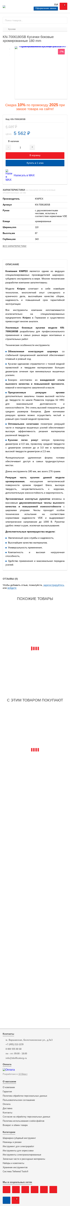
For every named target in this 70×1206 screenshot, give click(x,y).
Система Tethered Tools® (15, 1171)
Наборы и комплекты (13, 1163)
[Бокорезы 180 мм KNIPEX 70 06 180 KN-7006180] (35, 636)
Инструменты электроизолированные (22, 1155)
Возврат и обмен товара (15, 1125)
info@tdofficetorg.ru (16, 1058)
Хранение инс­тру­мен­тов (15, 1167)
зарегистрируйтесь (53, 585)
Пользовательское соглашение (19, 1100)
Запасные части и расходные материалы (24, 1159)
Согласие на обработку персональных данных (26, 1117)
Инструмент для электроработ (18, 1146)
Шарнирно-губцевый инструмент (19, 1138)
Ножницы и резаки (12, 1142)
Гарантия (7, 1091)
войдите (11, 588)
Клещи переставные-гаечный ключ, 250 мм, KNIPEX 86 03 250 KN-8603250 (30, 779)
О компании (9, 1087)
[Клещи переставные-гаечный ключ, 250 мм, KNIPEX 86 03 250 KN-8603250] (35, 738)
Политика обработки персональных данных (25, 1096)
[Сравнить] (58, 147)
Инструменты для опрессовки (18, 1151)
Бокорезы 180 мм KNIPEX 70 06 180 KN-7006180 (33, 676)
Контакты (7, 1112)
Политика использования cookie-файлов (23, 1121)
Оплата (6, 1104)
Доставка (7, 1108)
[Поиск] (63, 20)
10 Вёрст (23, 1074)
